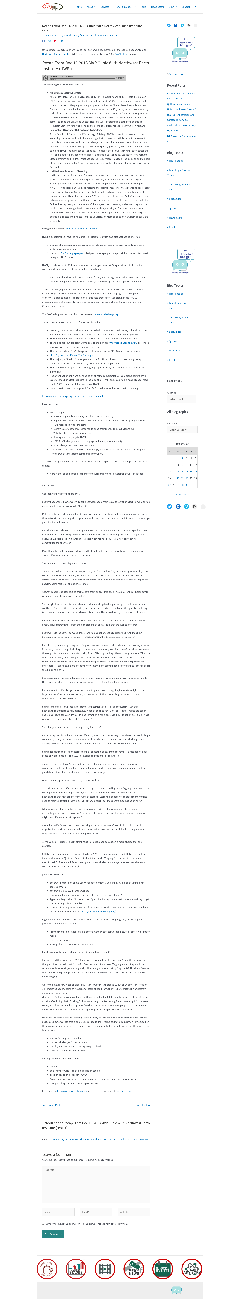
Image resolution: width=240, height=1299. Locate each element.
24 (187, 478)
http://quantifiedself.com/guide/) (99, 911)
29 (178, 485)
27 (169, 485)
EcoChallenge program (72, 253)
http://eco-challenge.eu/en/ (123, 342)
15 (178, 471)
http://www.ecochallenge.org (72, 1091)
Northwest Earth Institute (55, 54)
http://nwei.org (123, 1091)
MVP (65, 35)
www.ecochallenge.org (106, 314)
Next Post (143, 1104)
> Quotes (172, 208)
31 (187, 485)
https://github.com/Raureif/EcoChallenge (71, 355)
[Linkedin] (62, 40)
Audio (59, 35)
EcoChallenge (122, 54)
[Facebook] (43, 40)
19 (195, 471)
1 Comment (48, 35)
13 (169, 471)
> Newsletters (174, 217)
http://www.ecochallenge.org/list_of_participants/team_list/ (74, 396)
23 (182, 478)
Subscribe (176, 74)
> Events (171, 227)
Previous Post (51, 1104)
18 (191, 471)
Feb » (186, 494)
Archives (171, 392)
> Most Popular (175, 160)
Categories (173, 423)
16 (182, 471)
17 (187, 471)
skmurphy (74, 35)
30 (182, 485)
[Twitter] (49, 40)
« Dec (179, 494)
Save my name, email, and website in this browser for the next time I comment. (87, 1223)
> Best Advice (174, 198)
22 (178, 478)
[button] (94, 7)
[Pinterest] (55, 40)
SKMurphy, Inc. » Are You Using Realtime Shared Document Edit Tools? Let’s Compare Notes (100, 1139)
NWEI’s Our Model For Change (81, 228)
